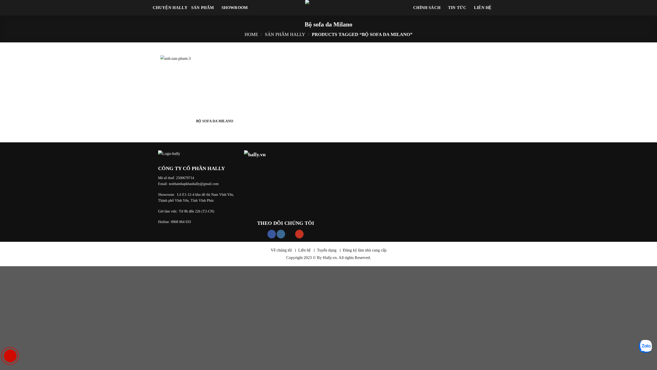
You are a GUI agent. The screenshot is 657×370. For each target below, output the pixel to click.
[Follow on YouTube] (299, 234)
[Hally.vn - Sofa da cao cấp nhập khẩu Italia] (328, 7)
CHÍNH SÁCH (426, 7)
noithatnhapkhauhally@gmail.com (194, 184)
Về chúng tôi (281, 250)
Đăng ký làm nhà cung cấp (365, 250)
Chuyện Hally (170, 7)
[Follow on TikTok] (290, 234)
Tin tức (457, 7)
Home (251, 34)
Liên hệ (483, 7)
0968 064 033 (181, 222)
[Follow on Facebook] (271, 234)
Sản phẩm (202, 7)
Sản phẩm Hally (285, 34)
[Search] (501, 7)
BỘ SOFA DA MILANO (214, 121)
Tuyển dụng (326, 250)
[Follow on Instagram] (281, 234)
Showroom (234, 7)
